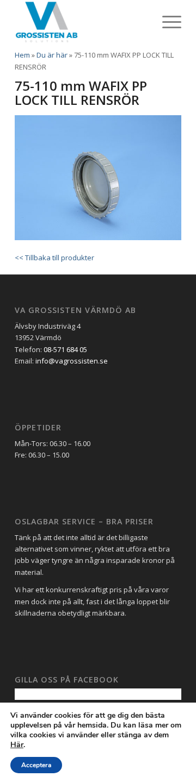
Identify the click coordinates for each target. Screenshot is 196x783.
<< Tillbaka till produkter (54, 257)
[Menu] (166, 21)
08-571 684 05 (65, 349)
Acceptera (36, 765)
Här (16, 745)
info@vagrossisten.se (71, 361)
